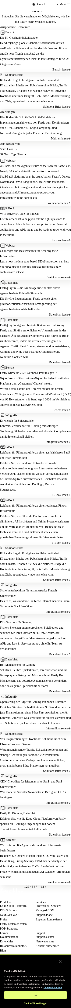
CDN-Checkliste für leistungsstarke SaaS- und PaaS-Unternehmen (31, 784)
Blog (3, 950)
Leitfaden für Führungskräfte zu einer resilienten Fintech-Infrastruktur (34, 508)
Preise (3, 919)
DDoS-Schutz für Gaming (15, 622)
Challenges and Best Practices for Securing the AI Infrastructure (29, 253)
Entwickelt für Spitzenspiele (17, 420)
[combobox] (45, 4)
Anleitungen (7, 112)
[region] (35, 981)
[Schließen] (60, 961)
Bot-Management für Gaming (17, 664)
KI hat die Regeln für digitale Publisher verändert (29, 80)
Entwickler (6, 941)
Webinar (10, 160)
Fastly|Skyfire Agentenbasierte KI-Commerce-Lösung (32, 325)
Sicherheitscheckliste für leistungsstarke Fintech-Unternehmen (29, 593)
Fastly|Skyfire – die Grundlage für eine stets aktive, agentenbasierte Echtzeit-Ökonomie (30, 290)
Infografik (11, 415)
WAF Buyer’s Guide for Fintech (19, 213)
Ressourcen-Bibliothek (13, 946)
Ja (35, 995)
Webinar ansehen (58, 203)
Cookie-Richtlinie (53, 987)
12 (42, 886)
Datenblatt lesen (58, 314)
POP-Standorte (9, 928)
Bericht (9, 32)
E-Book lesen (60, 240)
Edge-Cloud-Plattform (13, 905)
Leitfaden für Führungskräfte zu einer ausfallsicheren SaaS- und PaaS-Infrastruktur (35, 455)
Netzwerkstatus (45, 941)
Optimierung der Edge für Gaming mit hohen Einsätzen (33, 701)
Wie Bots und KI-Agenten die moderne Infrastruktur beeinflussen (31, 848)
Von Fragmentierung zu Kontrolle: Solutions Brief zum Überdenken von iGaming (33, 741)
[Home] (9, 4)
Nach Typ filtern (13, 154)
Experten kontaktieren (49, 919)
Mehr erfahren (59, 138)
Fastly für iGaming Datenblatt (18, 813)
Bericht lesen (60, 69)
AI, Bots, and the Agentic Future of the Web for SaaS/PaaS (35, 166)
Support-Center (45, 936)
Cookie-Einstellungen (35, 1003)
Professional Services (48, 905)
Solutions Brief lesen (55, 106)
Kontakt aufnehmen (47, 946)
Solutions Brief (14, 74)
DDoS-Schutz (8, 910)
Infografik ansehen (57, 441)
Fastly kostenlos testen (13, 924)
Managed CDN (45, 910)
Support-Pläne (44, 914)
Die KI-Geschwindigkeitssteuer (19, 37)
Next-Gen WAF (9, 914)
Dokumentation (9, 936)
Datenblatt (11, 282)
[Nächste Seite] (45, 886)
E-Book (10, 208)
